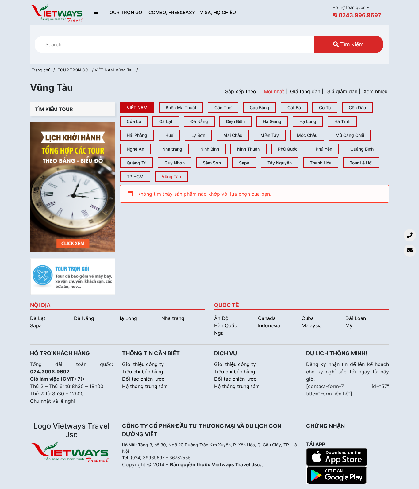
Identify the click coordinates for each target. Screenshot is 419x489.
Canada (267, 318)
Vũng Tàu (125, 69)
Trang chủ (41, 69)
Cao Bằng (259, 107)
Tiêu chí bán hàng (142, 371)
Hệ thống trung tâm (145, 386)
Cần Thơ (223, 107)
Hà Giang (272, 121)
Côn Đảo (357, 107)
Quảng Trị (136, 162)
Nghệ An (135, 149)
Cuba (308, 318)
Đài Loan (355, 318)
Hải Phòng (137, 135)
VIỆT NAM (137, 107)
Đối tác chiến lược (143, 379)
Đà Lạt (165, 121)
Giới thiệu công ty (143, 364)
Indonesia (269, 325)
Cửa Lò (134, 121)
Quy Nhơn (174, 162)
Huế (169, 135)
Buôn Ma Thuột (181, 107)
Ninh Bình (209, 149)
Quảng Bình (362, 149)
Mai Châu (232, 135)
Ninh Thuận (248, 149)
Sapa (244, 162)
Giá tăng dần (305, 91)
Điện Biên (235, 121)
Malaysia (312, 325)
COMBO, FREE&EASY (171, 12)
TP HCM (135, 176)
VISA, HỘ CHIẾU (218, 12)
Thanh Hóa (321, 162)
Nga (219, 333)
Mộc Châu (307, 135)
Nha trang (172, 149)
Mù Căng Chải (350, 135)
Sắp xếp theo (240, 91)
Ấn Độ (221, 318)
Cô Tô (325, 107)
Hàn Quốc (225, 325)
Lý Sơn (198, 135)
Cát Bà (294, 107)
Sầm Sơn (212, 162)
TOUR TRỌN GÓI (125, 12)
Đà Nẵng (199, 121)
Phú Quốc (288, 149)
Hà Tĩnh (342, 121)
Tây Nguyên (279, 162)
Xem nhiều (375, 91)
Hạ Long (307, 121)
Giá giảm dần (341, 91)
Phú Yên (324, 149)
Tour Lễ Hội (361, 162)
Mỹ (348, 325)
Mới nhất (274, 91)
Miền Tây (269, 135)
